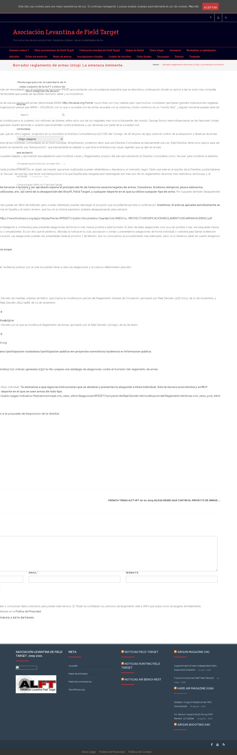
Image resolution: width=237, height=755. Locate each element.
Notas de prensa (62, 56)
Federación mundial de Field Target (99, 50)
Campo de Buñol (135, 50)
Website (132, 572)
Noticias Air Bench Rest (143, 679)
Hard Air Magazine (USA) (195, 688)
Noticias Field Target (141, 652)
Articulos (14, 56)
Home (156, 64)
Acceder (73, 665)
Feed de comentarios (80, 681)
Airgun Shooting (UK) (193, 724)
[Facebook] (210, 18)
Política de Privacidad (28, 611)
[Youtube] (218, 18)
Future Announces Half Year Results (194, 678)
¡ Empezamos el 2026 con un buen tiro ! (39, 163)
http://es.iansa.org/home (78, 102)
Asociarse (175, 50)
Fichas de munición (36, 56)
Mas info (194, 6)
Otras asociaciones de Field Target (54, 50)
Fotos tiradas (144, 56)
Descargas (163, 56)
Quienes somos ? (19, 50)
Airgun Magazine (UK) (193, 652)
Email (33, 572)
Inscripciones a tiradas (90, 56)
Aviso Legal (89, 751)
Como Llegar (157, 50)
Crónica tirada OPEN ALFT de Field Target (39, 184)
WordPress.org (77, 689)
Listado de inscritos (120, 56)
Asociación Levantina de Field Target (66, 32)
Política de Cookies (139, 751)
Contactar (194, 56)
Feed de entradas (78, 673)
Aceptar (210, 7)
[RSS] (226, 18)
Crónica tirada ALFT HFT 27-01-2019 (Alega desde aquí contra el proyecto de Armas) (164, 500)
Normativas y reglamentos (201, 50)
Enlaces (179, 56)
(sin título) (22, 176)
